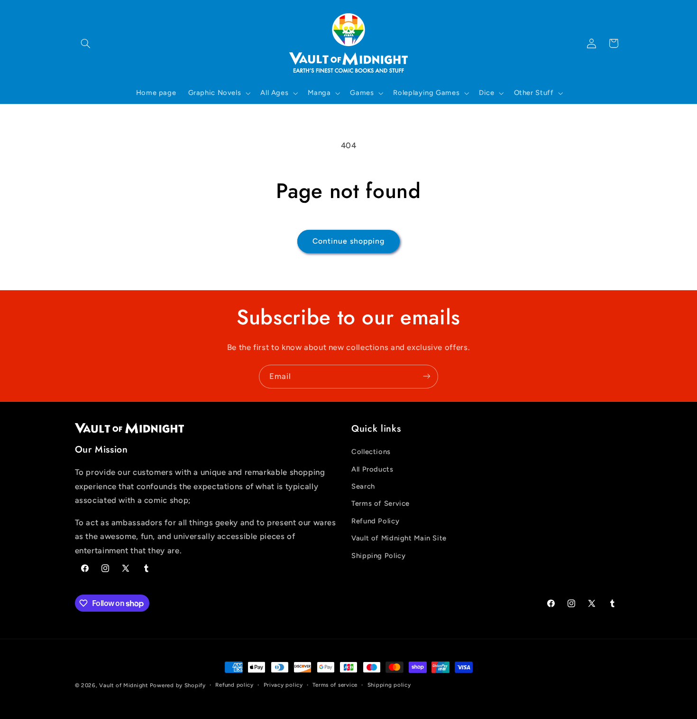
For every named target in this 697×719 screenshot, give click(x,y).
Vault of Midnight (123, 685)
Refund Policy (375, 521)
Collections (371, 452)
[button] (86, 43)
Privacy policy (283, 685)
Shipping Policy (378, 555)
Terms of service (335, 685)
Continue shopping (348, 241)
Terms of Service (380, 504)
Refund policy (234, 685)
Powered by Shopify (178, 685)
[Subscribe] (427, 376)
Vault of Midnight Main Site (399, 538)
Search (363, 486)
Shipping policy (389, 685)
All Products (372, 469)
